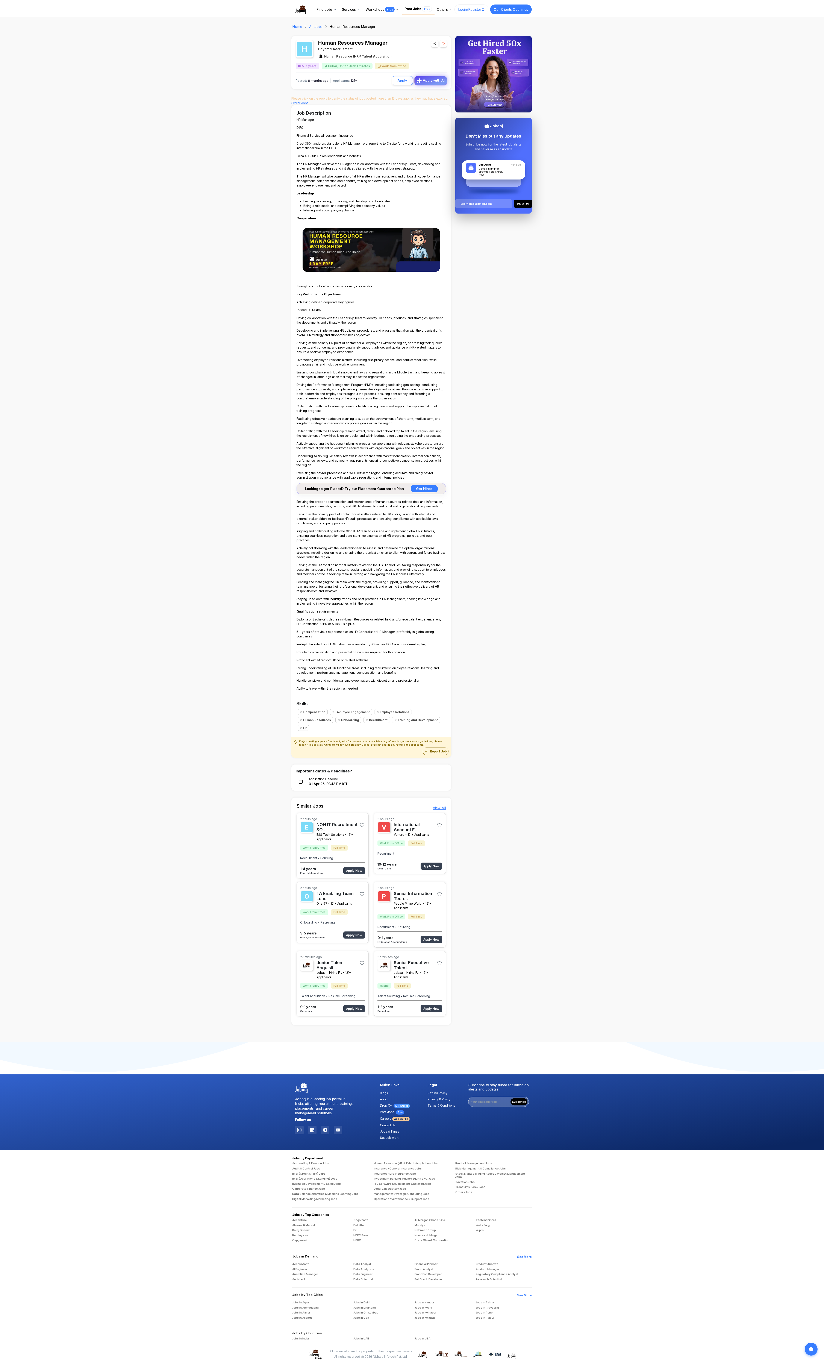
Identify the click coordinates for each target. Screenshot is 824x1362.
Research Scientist (489, 1279)
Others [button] (442, 9)
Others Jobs (463, 1192)
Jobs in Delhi (361, 1302)
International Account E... (407, 827)
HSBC (357, 1240)
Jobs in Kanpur (424, 1302)
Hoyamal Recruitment (335, 49)
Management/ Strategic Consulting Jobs (401, 1194)
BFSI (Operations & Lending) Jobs (314, 1178)
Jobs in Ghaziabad (365, 1312)
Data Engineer (363, 1274)
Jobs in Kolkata (425, 1318)
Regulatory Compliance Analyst (497, 1274)
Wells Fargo (483, 1225)
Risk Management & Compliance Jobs (480, 1168)
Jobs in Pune (484, 1312)
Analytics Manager (305, 1274)
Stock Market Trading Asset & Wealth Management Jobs (490, 1175)
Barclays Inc (300, 1235)
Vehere (399, 834)
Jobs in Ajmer (301, 1312)
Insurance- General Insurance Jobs (398, 1168)
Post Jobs (417, 9)
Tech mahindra (486, 1220)
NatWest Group (425, 1230)
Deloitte (358, 1225)
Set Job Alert (389, 1137)
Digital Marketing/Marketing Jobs (314, 1199)
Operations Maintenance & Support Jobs (401, 1199)
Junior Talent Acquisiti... (330, 965)
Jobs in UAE (361, 1338)
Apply (402, 80)
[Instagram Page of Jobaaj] (299, 1130)
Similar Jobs (299, 103)
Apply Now (354, 870)
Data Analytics (363, 1269)
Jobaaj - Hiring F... (329, 972)
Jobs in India (300, 1338)
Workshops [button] (379, 9)
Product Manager (487, 1269)
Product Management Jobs (473, 1163)
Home (297, 26)
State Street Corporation (432, 1240)
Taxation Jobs (465, 1182)
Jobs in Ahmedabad (305, 1307)
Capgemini (299, 1240)
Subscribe (519, 1102)
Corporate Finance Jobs (308, 1189)
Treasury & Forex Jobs (470, 1187)
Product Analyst (487, 1264)
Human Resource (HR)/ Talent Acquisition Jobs (406, 1163)
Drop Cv (394, 1105)
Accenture (299, 1220)
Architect (298, 1279)
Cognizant (360, 1220)
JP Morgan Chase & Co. (430, 1220)
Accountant (300, 1264)
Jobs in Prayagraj (487, 1307)
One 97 (322, 903)
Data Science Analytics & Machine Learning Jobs (325, 1194)
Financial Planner (426, 1264)
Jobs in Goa (361, 1318)
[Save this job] (443, 43)
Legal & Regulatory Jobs (390, 1189)
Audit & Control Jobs (306, 1168)
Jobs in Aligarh (302, 1318)
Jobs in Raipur (485, 1318)
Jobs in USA (422, 1338)
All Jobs (316, 26)
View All (439, 808)
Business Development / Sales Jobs (316, 1184)
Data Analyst (362, 1264)
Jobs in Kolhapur (425, 1312)
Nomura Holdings (426, 1235)
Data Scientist (363, 1279)
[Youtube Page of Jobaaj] (338, 1130)
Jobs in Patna (485, 1302)
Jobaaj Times (389, 1131)
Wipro (480, 1230)
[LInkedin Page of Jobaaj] (312, 1130)
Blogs (384, 1093)
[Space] (301, 1088)
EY (354, 1230)
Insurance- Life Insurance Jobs (395, 1173)
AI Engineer (299, 1269)
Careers (394, 1118)
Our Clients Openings (511, 9)
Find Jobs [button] (325, 9)
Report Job (438, 751)
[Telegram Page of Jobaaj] (325, 1130)
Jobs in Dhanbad (364, 1307)
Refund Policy (437, 1093)
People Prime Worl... (408, 903)
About (384, 1099)
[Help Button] (811, 1349)
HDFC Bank (360, 1235)
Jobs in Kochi (423, 1307)
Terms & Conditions (441, 1105)
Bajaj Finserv (301, 1230)
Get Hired (424, 489)
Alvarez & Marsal (303, 1225)
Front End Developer (428, 1274)
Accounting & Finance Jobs (310, 1163)
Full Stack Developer (428, 1279)
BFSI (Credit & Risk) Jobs (309, 1173)
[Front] (300, 9)
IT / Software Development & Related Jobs (402, 1184)
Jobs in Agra (300, 1302)
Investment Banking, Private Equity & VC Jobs (404, 1178)
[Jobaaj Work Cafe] (512, 1354)
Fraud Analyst (424, 1269)
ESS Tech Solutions (330, 834)
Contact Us (387, 1125)
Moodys (420, 1225)
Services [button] (349, 9)
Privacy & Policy (439, 1099)
